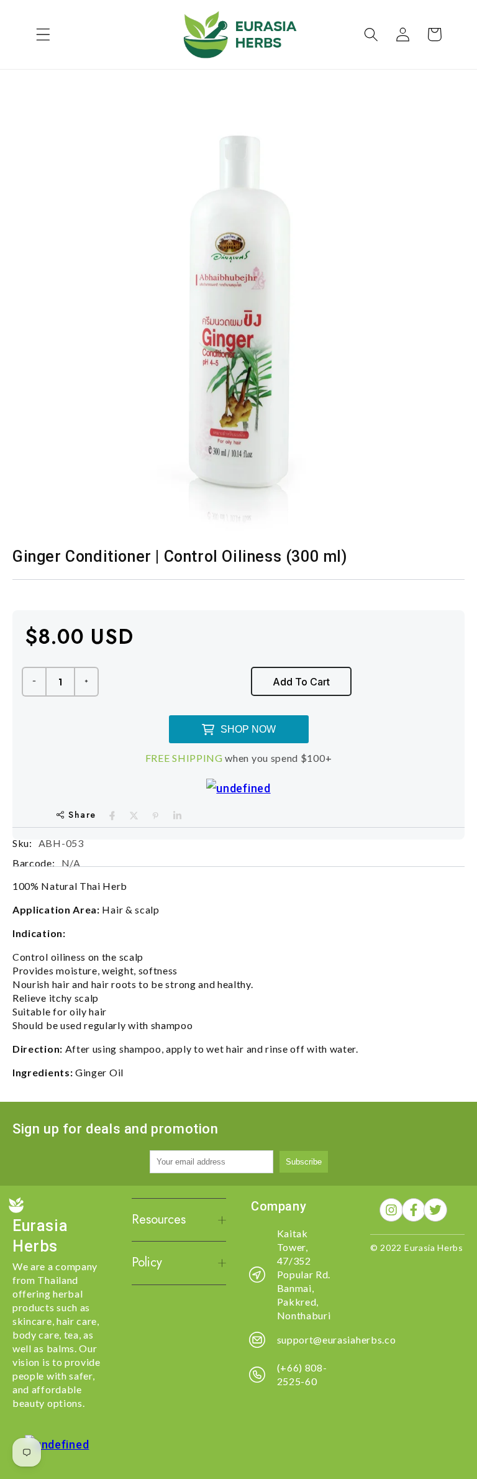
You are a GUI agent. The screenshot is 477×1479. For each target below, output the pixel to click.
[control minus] (33, 682)
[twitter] (134, 815)
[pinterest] (155, 815)
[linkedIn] (177, 815)
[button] (43, 34)
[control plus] (87, 682)
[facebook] (112, 815)
